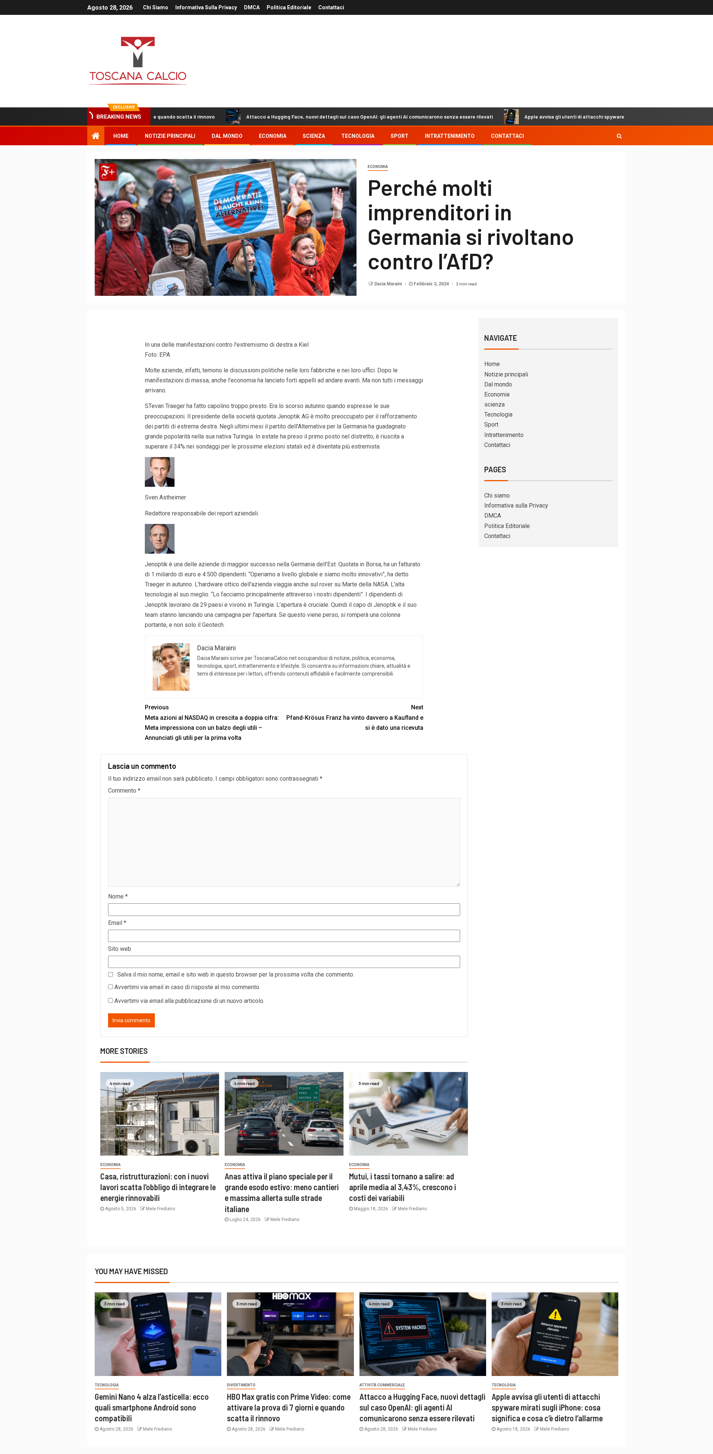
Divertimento (241, 1385)
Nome (118, 896)
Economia (272, 136)
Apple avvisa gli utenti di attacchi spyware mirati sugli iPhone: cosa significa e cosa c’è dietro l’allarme (586, 116)
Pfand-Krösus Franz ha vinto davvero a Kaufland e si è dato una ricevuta (354, 717)
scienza (314, 136)
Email (117, 922)
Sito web (119, 948)
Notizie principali (170, 136)
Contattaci (331, 7)
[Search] (619, 136)
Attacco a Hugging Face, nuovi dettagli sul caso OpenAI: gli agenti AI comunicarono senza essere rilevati (311, 116)
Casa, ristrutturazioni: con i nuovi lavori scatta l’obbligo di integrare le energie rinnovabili (158, 1187)
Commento (124, 790)
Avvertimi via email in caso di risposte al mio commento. (187, 987)
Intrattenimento (450, 136)
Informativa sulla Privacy (206, 7)
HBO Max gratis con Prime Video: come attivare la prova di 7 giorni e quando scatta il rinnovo (289, 1407)
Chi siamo (155, 7)
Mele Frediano (160, 1208)
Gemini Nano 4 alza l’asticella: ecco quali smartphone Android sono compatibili (152, 1407)
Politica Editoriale (289, 7)
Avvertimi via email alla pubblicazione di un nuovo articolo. (189, 1000)
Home (120, 136)
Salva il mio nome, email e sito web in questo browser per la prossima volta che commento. (235, 974)
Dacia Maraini (388, 283)
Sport (399, 136)
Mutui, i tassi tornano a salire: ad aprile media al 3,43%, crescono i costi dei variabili (402, 1187)
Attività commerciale (382, 1385)
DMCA (252, 7)
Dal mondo (227, 136)
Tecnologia (357, 136)
